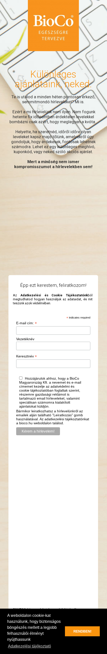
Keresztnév (26, 356)
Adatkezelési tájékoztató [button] (29, 646)
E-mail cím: (26, 323)
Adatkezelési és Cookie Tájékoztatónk (54, 295)
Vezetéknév (25, 339)
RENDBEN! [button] (82, 631)
